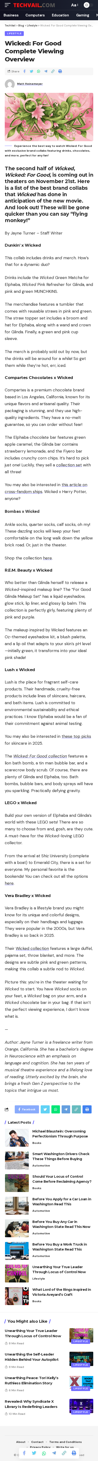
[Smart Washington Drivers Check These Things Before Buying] (17, 1160)
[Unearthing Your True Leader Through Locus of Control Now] (17, 1273)
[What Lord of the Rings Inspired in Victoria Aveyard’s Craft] (17, 1296)
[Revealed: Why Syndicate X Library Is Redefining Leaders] (81, 1406)
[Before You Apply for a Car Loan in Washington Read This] (17, 1206)
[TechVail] (37, 5)
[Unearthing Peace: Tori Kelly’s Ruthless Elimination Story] (81, 1382)
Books (36, 1143)
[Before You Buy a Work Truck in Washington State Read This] (17, 1251)
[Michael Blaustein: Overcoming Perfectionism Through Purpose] (17, 1138)
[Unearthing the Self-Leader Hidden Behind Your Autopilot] (81, 1359)
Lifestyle (14, 33)
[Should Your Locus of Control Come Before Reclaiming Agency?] (17, 1183)
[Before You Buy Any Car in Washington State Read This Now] (17, 1228)
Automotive (41, 1165)
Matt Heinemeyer (30, 84)
